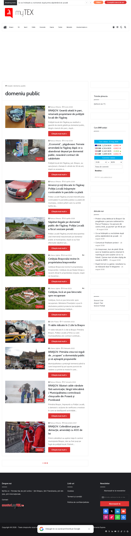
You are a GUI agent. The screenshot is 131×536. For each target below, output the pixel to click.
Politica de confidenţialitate (78, 502)
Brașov (11, 27)
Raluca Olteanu (55, 107)
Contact (5, 500)
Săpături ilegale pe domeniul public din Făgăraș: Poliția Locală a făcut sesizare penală (66, 225)
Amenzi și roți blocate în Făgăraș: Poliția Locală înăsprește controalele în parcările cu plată (66, 189)
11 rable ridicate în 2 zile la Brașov (66, 325)
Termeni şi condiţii (74, 497)
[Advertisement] (65, 51)
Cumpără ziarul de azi (115, 2)
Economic (42, 27)
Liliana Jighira (55, 255)
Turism (60, 27)
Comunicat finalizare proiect (29, 3)
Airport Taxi (98, 303)
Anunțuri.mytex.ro (82, 27)
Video (98, 2)
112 (19, 27)
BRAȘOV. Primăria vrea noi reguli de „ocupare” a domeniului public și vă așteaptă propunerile (66, 355)
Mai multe (69, 27)
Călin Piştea (54, 322)
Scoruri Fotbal (99, 306)
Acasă (9, 86)
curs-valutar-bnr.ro (106, 177)
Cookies (70, 491)
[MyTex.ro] (21, 13)
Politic (33, 27)
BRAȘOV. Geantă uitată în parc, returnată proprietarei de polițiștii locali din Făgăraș (66, 114)
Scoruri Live (98, 300)
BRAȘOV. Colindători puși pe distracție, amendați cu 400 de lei (65, 430)
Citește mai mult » (59, 134)
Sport (25, 27)
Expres (52, 27)
